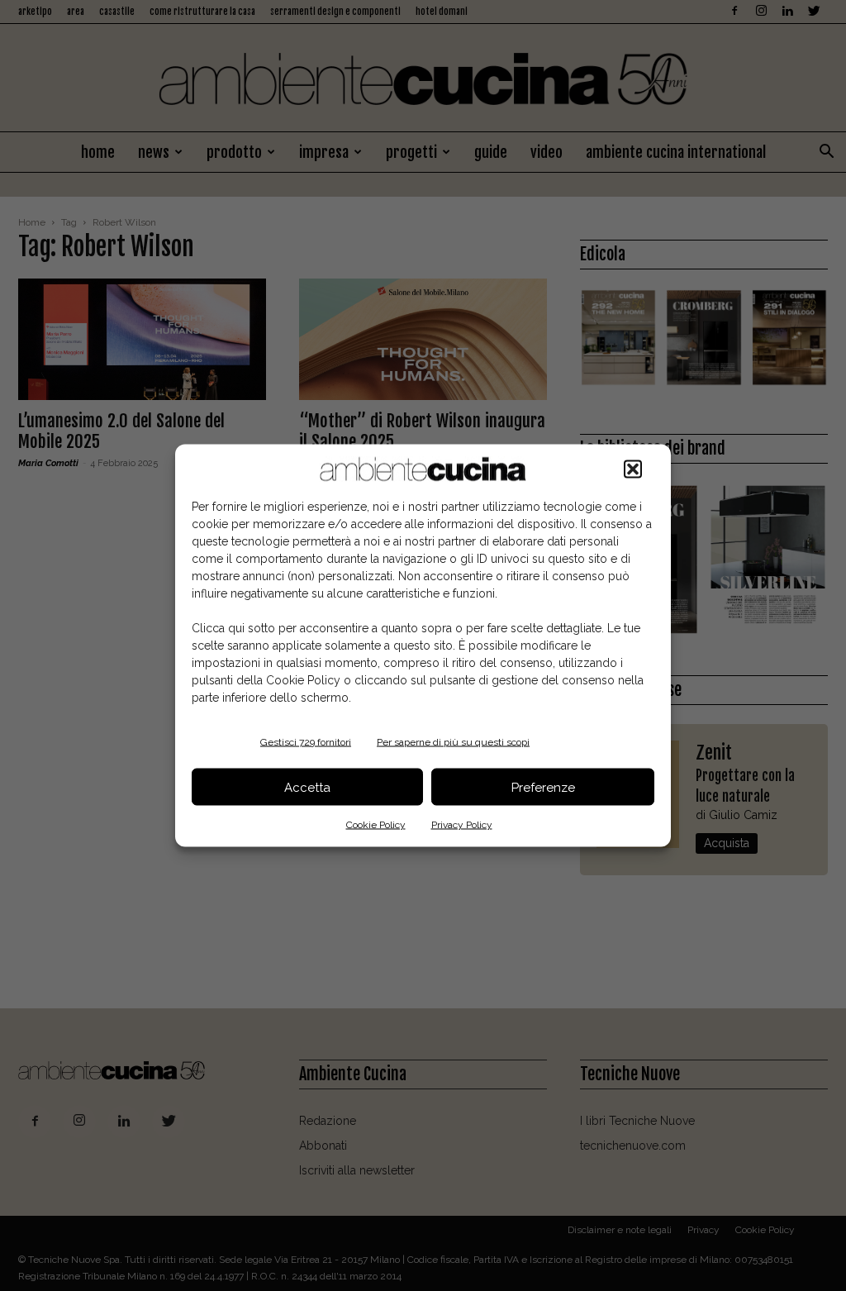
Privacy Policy (461, 825)
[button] (633, 469)
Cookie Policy (376, 825)
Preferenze (543, 786)
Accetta (307, 786)
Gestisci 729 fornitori (305, 742)
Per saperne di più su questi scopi (453, 742)
